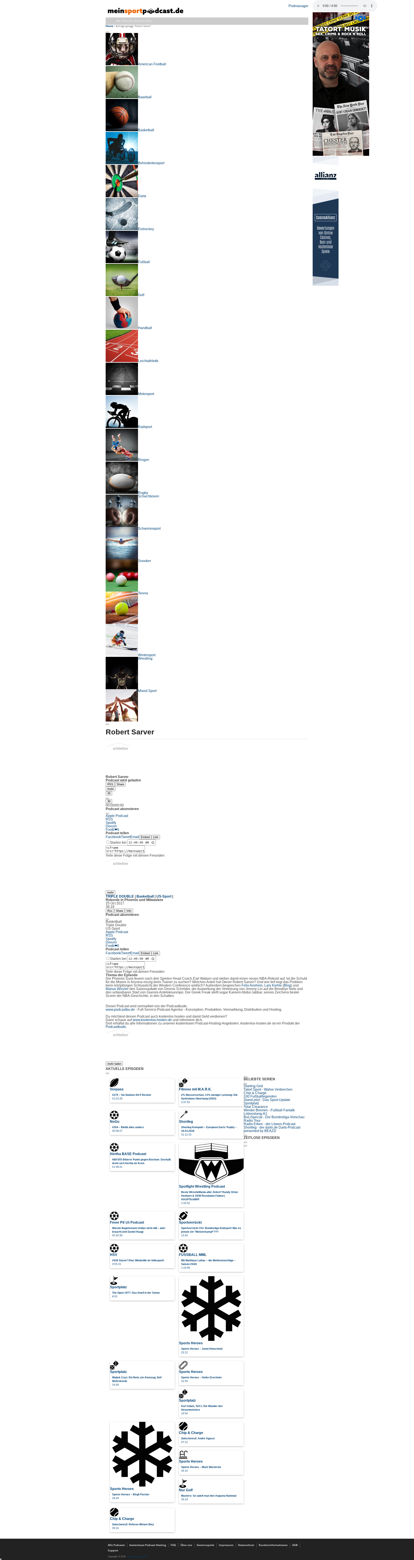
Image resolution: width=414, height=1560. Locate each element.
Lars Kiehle (273, 985)
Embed (145, 837)
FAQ (173, 1545)
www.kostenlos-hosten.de (152, 1020)
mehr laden (114, 1063)
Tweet (125, 837)
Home (109, 26)
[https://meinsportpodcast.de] (145, 13)
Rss (109, 910)
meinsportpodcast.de (137, 1556)
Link (155, 837)
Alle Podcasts (116, 1545)
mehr (110, 892)
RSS (110, 784)
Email (134, 837)
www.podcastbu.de (120, 1009)
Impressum (226, 1545)
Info (129, 910)
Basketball (145, 896)
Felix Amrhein (252, 985)
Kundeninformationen (273, 1545)
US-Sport (163, 896)
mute (110, 788)
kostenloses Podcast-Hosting (147, 1545)
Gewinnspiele (205, 1545)
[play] (107, 798)
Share (120, 784)
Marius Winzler (117, 989)
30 (108, 793)
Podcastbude (116, 1027)
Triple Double (120, 896)
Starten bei (118, 842)
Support (113, 1550)
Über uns (186, 1545)
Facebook (113, 837)
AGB (295, 1545)
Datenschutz (246, 1545)
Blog (287, 985)
